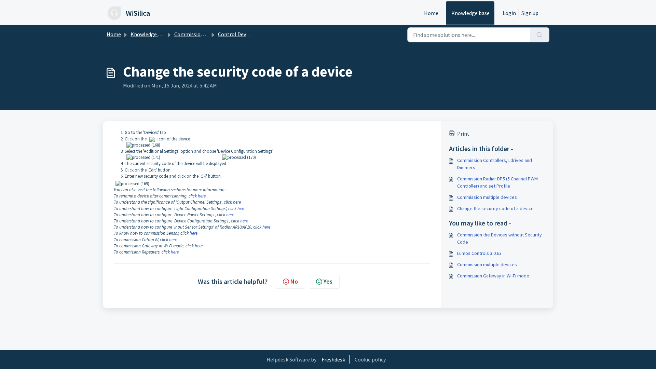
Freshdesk (333, 359)
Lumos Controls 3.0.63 (479, 253)
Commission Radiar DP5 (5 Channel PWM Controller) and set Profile (497, 182)
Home (431, 13)
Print (463, 133)
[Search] (539, 34)
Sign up (529, 13)
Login (509, 13)
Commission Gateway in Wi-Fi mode (493, 276)
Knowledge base (470, 13)
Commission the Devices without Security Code (499, 238)
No (294, 281)
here (202, 196)
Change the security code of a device (495, 208)
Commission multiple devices (487, 197)
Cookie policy (370, 359)
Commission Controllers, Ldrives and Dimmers (494, 163)
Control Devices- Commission (252, 34)
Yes (328, 281)
